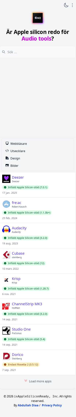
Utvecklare (17, 151)
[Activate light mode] (66, 5)
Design (15, 158)
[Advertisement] (37, 97)
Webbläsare (18, 144)
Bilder (14, 166)
